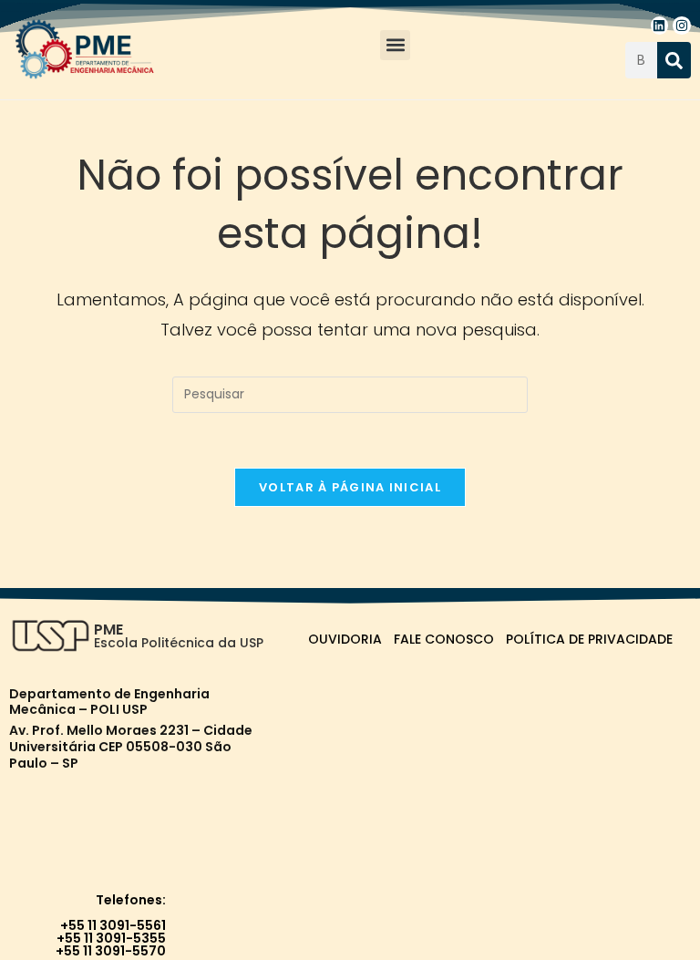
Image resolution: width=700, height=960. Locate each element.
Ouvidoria (345, 639)
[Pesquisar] (674, 60)
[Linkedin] (660, 25)
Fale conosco (444, 639)
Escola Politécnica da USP (178, 643)
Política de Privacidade (589, 639)
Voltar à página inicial (350, 487)
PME (108, 629)
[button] (395, 45)
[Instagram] (682, 25)
